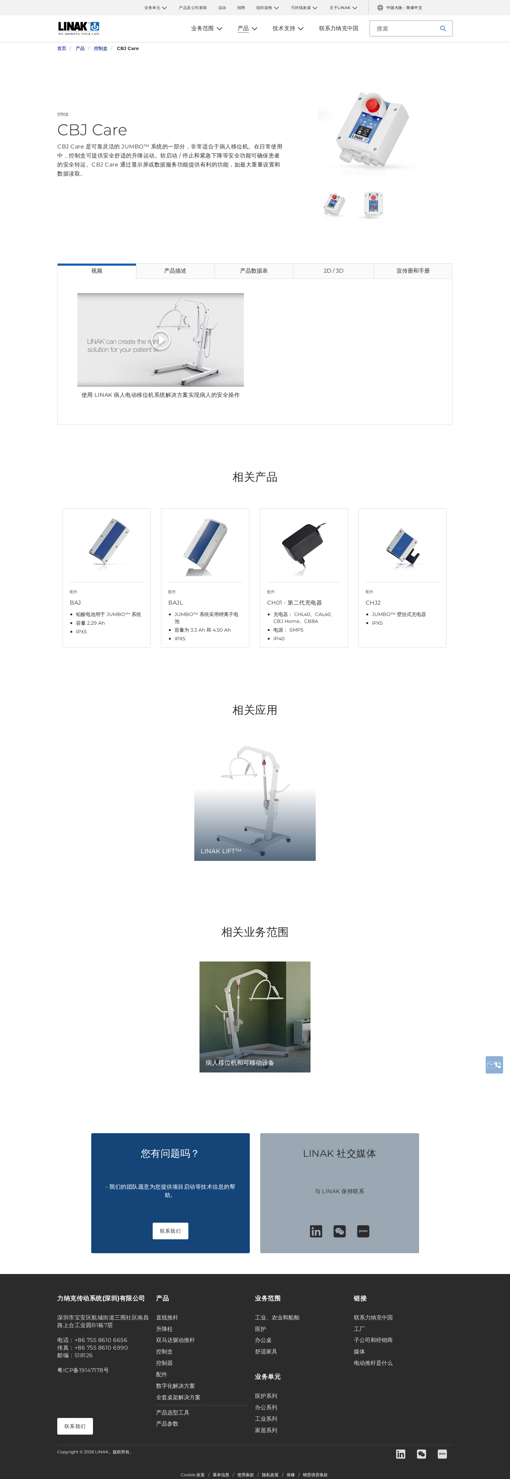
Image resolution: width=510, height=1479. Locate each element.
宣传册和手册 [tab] (413, 270)
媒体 (359, 1351)
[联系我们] (494, 1065)
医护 (260, 1329)
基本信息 (221, 1474)
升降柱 (164, 1329)
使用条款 (245, 1474)
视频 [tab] (96, 270)
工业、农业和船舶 (277, 1317)
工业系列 (266, 1419)
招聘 (241, 7)
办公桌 (263, 1340)
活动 (222, 7)
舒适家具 (266, 1351)
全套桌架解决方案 (178, 1397)
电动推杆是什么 (373, 1363)
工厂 (359, 1329)
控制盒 (164, 1351)
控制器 (164, 1363)
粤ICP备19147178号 (83, 1370)
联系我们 (170, 1231)
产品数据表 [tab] (254, 270)
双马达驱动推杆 (175, 1340)
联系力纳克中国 (373, 1317)
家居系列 (266, 1430)
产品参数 (167, 1423)
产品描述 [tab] (175, 270)
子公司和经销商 (373, 1340)
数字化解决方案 (175, 1386)
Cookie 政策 (193, 1474)
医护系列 (266, 1396)
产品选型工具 (172, 1412)
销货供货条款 (315, 1474)
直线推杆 (167, 1317)
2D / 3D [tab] (333, 270)
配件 (161, 1374)
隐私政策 (270, 1474)
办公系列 (266, 1407)
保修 (291, 1474)
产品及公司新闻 (193, 7)
